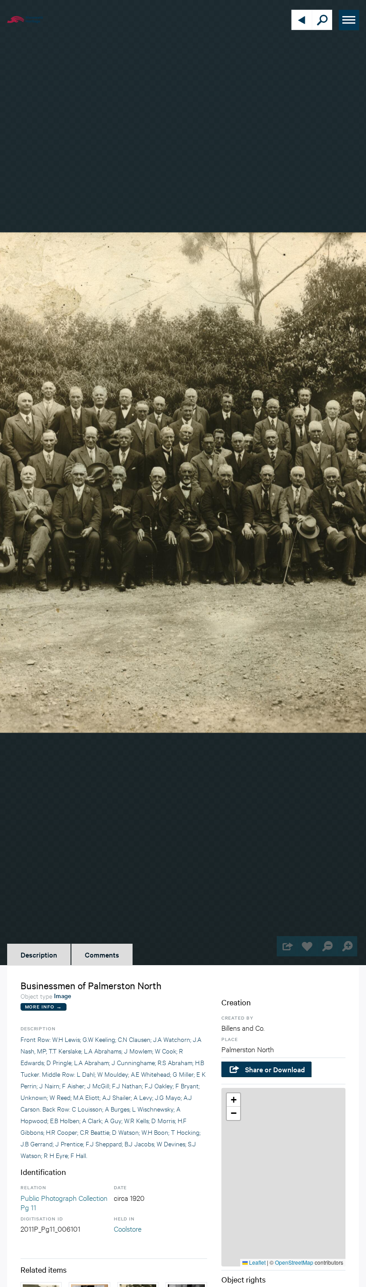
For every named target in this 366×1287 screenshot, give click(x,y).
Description (39, 954)
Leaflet (257, 1262)
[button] (233, 1100)
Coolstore (127, 1228)
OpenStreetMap (294, 1262)
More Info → (43, 1006)
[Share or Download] (287, 946)
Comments (102, 954)
